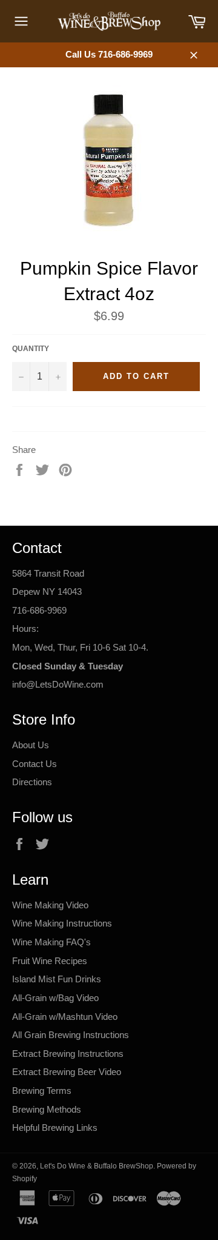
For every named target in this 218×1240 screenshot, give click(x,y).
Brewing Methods (46, 1109)
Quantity (30, 348)
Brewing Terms (41, 1090)
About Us (30, 745)
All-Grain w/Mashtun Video (64, 1016)
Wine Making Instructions (62, 923)
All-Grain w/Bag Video (55, 998)
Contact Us (34, 764)
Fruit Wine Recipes (49, 961)
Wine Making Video (50, 905)
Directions (32, 782)
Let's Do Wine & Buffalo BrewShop (96, 1166)
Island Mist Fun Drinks (56, 979)
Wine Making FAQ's (51, 942)
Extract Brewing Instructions (68, 1053)
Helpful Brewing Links (54, 1127)
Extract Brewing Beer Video (66, 1072)
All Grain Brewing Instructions (70, 1035)
